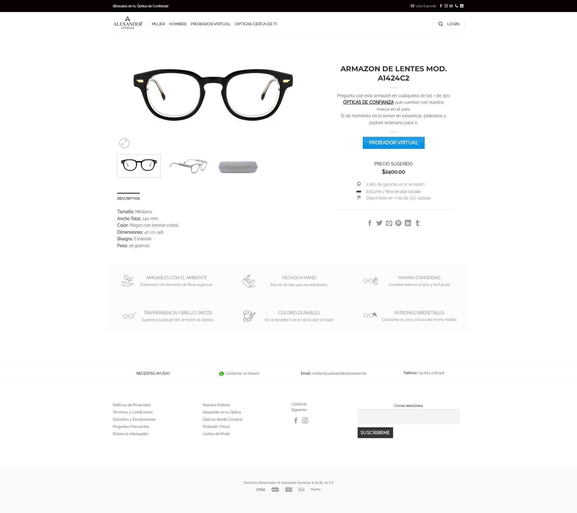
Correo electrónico (408, 406)
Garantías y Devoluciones (134, 419)
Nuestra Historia (216, 405)
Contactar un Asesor (241, 373)
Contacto (299, 404)
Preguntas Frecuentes (131, 427)
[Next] (298, 95)
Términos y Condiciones (133, 412)
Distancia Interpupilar (130, 434)
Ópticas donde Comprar (223, 419)
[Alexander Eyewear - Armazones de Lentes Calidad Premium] (128, 24)
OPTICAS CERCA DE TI (256, 24)
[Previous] (128, 95)
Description (128, 198)
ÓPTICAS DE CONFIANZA (368, 102)
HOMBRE (178, 24)
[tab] (128, 198)
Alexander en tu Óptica (222, 412)
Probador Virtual (216, 427)
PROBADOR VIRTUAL (211, 24)
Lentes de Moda (216, 434)
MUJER (158, 24)
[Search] (440, 24)
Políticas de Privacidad (131, 405)
